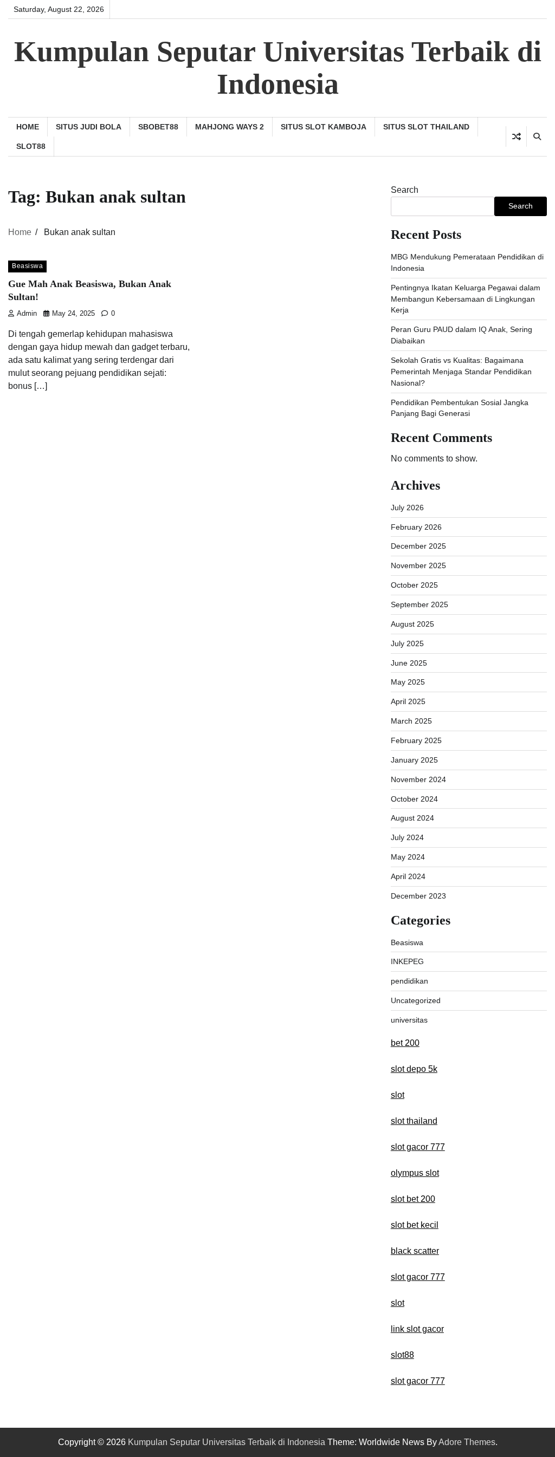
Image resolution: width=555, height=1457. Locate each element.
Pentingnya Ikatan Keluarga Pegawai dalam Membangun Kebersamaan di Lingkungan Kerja (465, 299)
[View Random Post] (516, 136)
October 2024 (414, 799)
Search (404, 189)
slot (397, 1095)
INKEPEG (407, 961)
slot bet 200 (413, 1199)
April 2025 (408, 701)
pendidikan (409, 981)
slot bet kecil (414, 1225)
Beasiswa (27, 266)
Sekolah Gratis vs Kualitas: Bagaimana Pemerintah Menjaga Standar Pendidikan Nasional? (461, 371)
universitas (409, 1020)
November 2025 (418, 565)
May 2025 (408, 682)
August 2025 (412, 624)
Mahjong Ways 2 (229, 126)
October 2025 (414, 585)
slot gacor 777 (418, 1147)
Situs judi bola (88, 126)
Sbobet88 (158, 126)
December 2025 (418, 546)
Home (27, 126)
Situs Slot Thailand (426, 126)
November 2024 (418, 779)
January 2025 (414, 760)
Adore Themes (466, 1442)
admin (27, 313)
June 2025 (409, 663)
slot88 (31, 146)
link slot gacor (417, 1329)
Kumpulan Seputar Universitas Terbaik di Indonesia (277, 67)
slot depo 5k (414, 1069)
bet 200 (405, 1043)
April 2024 (408, 876)
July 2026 (407, 507)
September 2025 (419, 604)
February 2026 (416, 527)
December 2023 (418, 896)
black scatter (415, 1251)
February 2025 (416, 740)
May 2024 (408, 857)
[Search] (536, 136)
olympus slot (415, 1173)
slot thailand (414, 1121)
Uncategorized (416, 1000)
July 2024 (407, 837)
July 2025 (407, 643)
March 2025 (411, 721)
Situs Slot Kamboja (323, 126)
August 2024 (412, 818)
